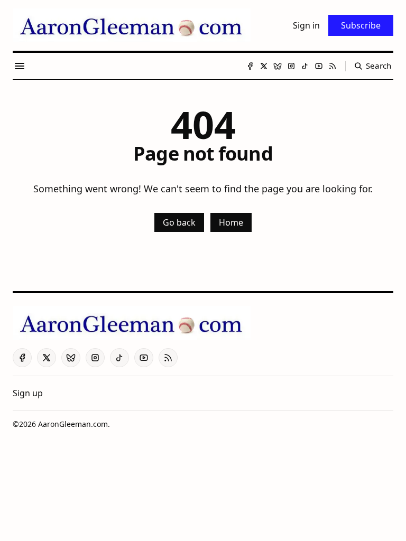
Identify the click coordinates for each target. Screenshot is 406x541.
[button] (28, 393)
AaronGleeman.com (73, 424)
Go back (179, 222)
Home (231, 222)
